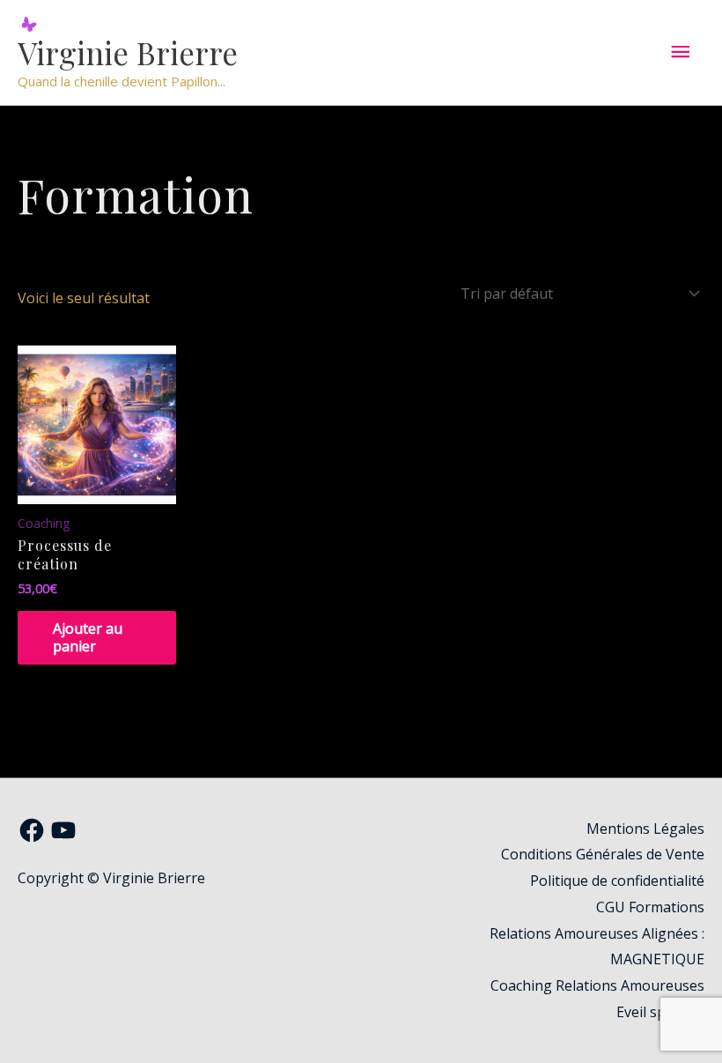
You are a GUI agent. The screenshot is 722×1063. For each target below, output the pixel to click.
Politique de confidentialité (617, 880)
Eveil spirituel (660, 1012)
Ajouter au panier (87, 638)
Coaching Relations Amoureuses (597, 985)
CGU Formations (650, 907)
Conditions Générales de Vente (602, 854)
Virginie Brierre (128, 52)
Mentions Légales (645, 828)
